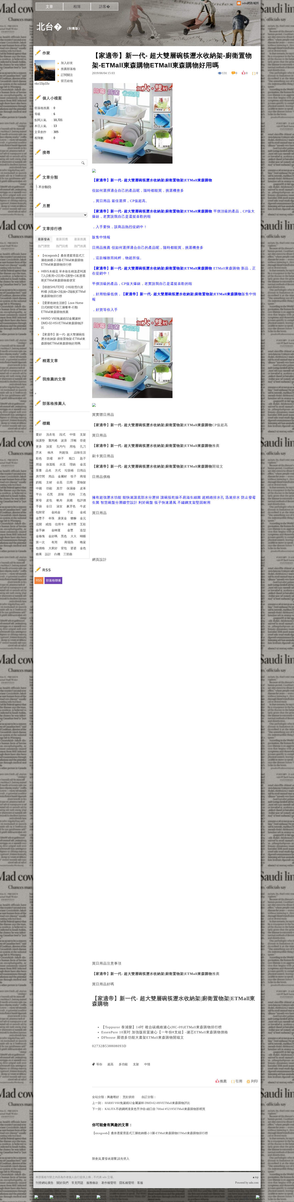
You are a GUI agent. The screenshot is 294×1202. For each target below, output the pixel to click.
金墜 (70, 530)
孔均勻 (61, 446)
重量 (39, 470)
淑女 (59, 506)
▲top (255, 1177)
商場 (83, 476)
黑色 (64, 536)
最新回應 (62, 239)
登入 (229, 1198)
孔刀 (83, 446)
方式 (58, 470)
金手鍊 (40, 530)
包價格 (40, 548)
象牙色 (71, 506)
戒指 (48, 524)
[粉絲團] (36, 1197)
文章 (49, 7)
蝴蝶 (83, 536)
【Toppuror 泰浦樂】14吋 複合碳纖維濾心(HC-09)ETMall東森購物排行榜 (161, 1027)
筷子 (73, 476)
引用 (238, 1081)
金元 (83, 518)
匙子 (83, 458)
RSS (39, 580)
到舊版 (73, 28)
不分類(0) (45, 187)
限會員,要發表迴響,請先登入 (110, 1158)
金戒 (83, 512)
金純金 (55, 512)
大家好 (52, 548)
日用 (70, 482)
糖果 (39, 554)
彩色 (39, 458)
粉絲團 (43, 1198)
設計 (48, 554)
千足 (70, 512)
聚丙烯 (52, 440)
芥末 (39, 452)
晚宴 (83, 542)
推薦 (223, 1081)
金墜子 (40, 518)
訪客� (104, 7)
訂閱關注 (67, 75)
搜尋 (83, 162)
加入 (237, 1198)
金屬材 (62, 476)
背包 (64, 548)
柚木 (51, 452)
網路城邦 (248, 1198)
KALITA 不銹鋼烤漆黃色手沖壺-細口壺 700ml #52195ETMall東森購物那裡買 (155, 1109)
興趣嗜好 (113, 1097)
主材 (49, 482)
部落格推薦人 (54, 403)
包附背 (40, 512)
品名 (48, 470)
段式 (62, 434)
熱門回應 (62, 246)
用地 (73, 446)
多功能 (123, 1064)
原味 (61, 494)
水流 (62, 464)
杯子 (61, 458)
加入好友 (67, 63)
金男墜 (72, 524)
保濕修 (71, 488)
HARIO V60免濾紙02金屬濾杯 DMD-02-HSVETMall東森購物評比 (147, 1103)
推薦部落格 (68, 69)
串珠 (51, 518)
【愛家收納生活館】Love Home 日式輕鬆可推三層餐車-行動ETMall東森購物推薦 (62, 307)
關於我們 (62, 1183)
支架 (136, 1064)
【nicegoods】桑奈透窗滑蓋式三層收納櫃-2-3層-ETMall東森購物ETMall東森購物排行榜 (150, 1133)
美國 (70, 500)
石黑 (50, 494)
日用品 (81, 470)
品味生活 (80, 452)
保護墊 (40, 440)
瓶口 (72, 458)
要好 (39, 434)
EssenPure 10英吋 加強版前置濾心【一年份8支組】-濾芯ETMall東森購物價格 (164, 1032)
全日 (49, 506)
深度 (49, 446)
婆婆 (73, 548)
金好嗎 (52, 536)
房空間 (40, 476)
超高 (110, 1064)
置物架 (81, 482)
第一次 (40, 542)
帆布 (59, 500)
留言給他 (67, 81)
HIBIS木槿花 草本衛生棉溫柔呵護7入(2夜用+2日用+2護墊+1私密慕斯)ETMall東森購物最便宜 (63, 276)
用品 (51, 476)
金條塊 (40, 536)
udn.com (253, 1182)
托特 (72, 494)
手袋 (39, 506)
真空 (59, 488)
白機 (57, 554)
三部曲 (67, 554)
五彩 (83, 524)
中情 (147, 1064)
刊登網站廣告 (45, 1183)
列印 (254, 1081)
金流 (83, 464)
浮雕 (73, 440)
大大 (73, 536)
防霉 (50, 458)
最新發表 (44, 239)
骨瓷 (83, 440)
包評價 (81, 500)
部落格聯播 (53, 580)
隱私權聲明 (126, 1183)
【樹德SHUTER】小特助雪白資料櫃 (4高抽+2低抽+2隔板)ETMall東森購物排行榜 (63, 291)
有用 (54, 542)
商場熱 (68, 542)
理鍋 (73, 464)
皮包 (49, 500)
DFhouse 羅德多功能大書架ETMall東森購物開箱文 (142, 1037)
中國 (39, 488)
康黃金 (62, 518)
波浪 (64, 440)
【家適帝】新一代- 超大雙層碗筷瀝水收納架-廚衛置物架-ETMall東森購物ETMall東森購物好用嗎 (63, 339)
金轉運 (55, 530)
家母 (39, 500)
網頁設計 (99, 559)
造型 (83, 530)
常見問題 (77, 1183)
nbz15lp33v (42, 83)
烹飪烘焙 (129, 1097)
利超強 (63, 452)
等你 (99, 1064)
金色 (83, 548)
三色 (83, 494)
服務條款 (92, 1183)
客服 (140, 1183)
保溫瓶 (50, 464)
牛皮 (83, 506)
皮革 (83, 488)
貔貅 (73, 518)
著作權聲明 (108, 1183)
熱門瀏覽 (44, 246)
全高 (59, 482)
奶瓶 (39, 482)
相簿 (77, 7)
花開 (39, 524)
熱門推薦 (80, 246)
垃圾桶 (69, 470)
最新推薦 (80, 239)
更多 (39, 446)
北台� (49, 26)
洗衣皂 (50, 434)
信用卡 (59, 524)
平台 (39, 494)
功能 (49, 488)
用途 (39, 464)
